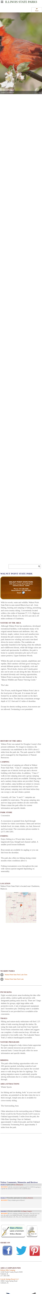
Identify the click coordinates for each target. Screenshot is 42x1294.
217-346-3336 (23, 589)
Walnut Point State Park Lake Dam (16, 974)
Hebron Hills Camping (7, 1270)
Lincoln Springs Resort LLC (9, 1279)
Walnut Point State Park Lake (14, 979)
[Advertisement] (16, 560)
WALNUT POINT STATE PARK (21, 582)
